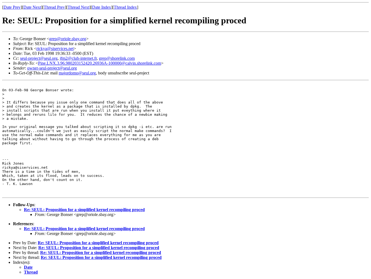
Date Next (32, 7)
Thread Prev (54, 7)
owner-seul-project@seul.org (52, 68)
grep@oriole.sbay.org (67, 38)
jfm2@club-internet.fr (78, 58)
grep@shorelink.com (117, 58)
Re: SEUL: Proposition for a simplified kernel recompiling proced (84, 209)
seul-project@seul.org (39, 58)
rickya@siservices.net (55, 48)
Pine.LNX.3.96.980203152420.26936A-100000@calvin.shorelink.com (99, 63)
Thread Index (125, 7)
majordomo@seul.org (77, 73)
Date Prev (12, 7)
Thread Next (78, 7)
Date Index (101, 7)
